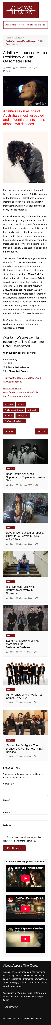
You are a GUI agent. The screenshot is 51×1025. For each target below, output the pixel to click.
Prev (11, 431)
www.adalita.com (12, 388)
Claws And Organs (15, 410)
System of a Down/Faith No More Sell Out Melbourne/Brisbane (22, 644)
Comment (8, 784)
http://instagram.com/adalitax (18, 396)
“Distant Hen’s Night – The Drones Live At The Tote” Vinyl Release (24, 748)
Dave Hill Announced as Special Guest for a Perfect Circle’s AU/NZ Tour (25, 536)
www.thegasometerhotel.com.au (24, 377)
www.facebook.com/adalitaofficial (20, 392)
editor (8, 68)
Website (7, 825)
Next (40, 431)
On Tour (9, 71)
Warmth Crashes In (15, 421)
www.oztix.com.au (12, 381)
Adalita (10, 404)
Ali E (22, 404)
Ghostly (33, 410)
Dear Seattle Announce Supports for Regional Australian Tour (25, 477)
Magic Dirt (23, 415)
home (9, 415)
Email (6, 812)
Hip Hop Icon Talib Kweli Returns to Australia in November (20, 590)
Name (6, 800)
